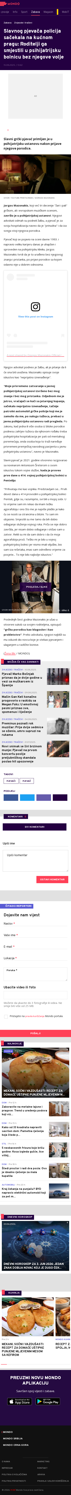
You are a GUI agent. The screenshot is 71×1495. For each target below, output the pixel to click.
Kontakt (42, 1468)
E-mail (9, 947)
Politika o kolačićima (14, 1474)
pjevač (27, 781)
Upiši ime (9, 844)
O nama (6, 1461)
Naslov (9, 923)
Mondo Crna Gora (16, 1445)
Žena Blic (10, 653)
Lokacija (10, 958)
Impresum (7, 1468)
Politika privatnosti (14, 1481)
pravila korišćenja (35, 1016)
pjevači (11, 781)
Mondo (8, 1432)
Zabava (7, 22)
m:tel (12, 1489)
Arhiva (41, 1474)
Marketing (43, 1461)
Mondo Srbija (13, 1438)
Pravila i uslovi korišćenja (53, 1481)
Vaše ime (11, 935)
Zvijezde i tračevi (23, 22)
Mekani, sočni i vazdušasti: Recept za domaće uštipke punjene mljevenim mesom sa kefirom (23, 1350)
